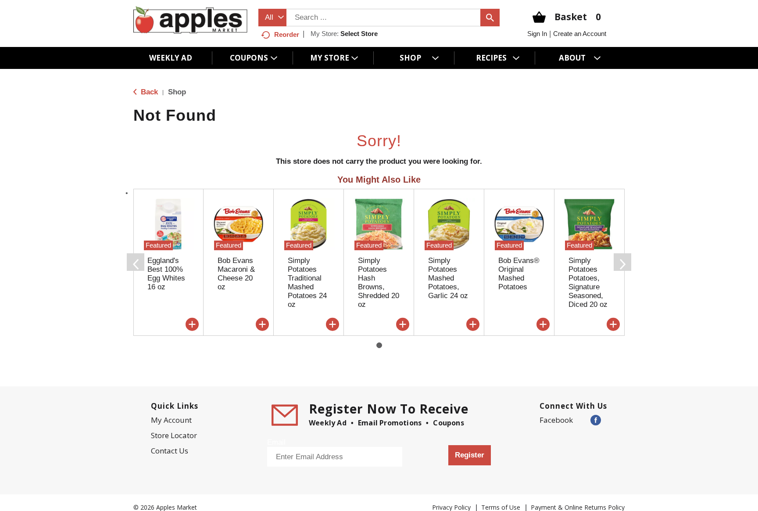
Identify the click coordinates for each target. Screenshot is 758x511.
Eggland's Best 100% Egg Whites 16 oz (166, 273)
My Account (171, 420)
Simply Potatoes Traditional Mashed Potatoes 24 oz (307, 282)
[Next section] (622, 262)
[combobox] (272, 17)
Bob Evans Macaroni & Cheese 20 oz (236, 273)
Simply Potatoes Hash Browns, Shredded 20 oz (378, 282)
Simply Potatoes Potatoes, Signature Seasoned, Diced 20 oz (588, 282)
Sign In (537, 33)
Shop (177, 92)
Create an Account (579, 33)
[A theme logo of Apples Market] (190, 19)
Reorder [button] (286, 34)
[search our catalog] (490, 17)
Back (148, 92)
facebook (556, 420)
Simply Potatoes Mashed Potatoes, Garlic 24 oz (448, 278)
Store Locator (174, 435)
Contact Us (169, 451)
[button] (192, 324)
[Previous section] (135, 262)
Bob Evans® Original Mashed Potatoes (519, 273)
